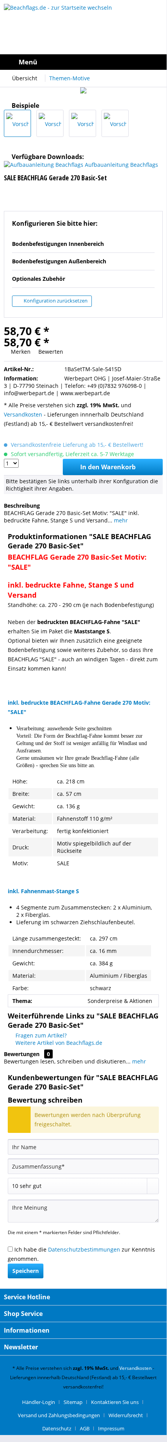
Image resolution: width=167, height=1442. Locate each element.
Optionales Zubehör (38, 278)
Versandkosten (23, 414)
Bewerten (50, 351)
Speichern (25, 1270)
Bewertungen (22, 1054)
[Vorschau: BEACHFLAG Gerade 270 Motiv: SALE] (17, 123)
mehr (120, 520)
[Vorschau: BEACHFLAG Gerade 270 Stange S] (115, 123)
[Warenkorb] (159, 62)
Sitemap (73, 1402)
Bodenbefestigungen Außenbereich (59, 261)
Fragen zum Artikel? (40, 1035)
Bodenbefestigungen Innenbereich (58, 243)
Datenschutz (56, 1428)
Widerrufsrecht (125, 1415)
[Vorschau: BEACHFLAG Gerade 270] (82, 123)
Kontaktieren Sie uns (115, 1402)
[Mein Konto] (125, 62)
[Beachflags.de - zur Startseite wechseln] (83, 27)
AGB (85, 1428)
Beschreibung (22, 505)
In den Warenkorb (108, 467)
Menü (28, 61)
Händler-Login (38, 1402)
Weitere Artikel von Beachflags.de (58, 1042)
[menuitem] (20, 62)
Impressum (111, 1428)
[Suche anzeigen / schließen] (107, 62)
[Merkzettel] (142, 62)
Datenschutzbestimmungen (84, 1249)
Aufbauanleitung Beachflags (120, 164)
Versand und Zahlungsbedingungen (59, 1415)
